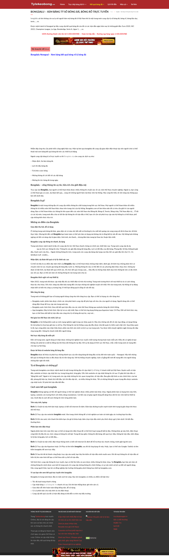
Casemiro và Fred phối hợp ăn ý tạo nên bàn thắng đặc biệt (70, 532)
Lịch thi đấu (112, 4)
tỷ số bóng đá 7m (50, 485)
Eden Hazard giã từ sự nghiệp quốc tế (69, 545)
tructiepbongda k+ (121, 516)
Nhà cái (123, 4)
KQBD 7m (117, 523)
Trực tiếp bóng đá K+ (76, 4)
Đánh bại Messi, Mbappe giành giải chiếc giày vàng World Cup (70, 539)
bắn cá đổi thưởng (120, 520)
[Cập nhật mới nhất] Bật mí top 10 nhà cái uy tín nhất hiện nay (70, 518)
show (47, 49)
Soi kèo (134, 4)
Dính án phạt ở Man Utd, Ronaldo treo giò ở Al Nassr (68, 525)
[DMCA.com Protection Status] (91, 538)
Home (62, 4)
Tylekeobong (40, 516)
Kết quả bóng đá (96, 4)
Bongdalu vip (69, 156)
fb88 (115, 529)
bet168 (116, 526)
